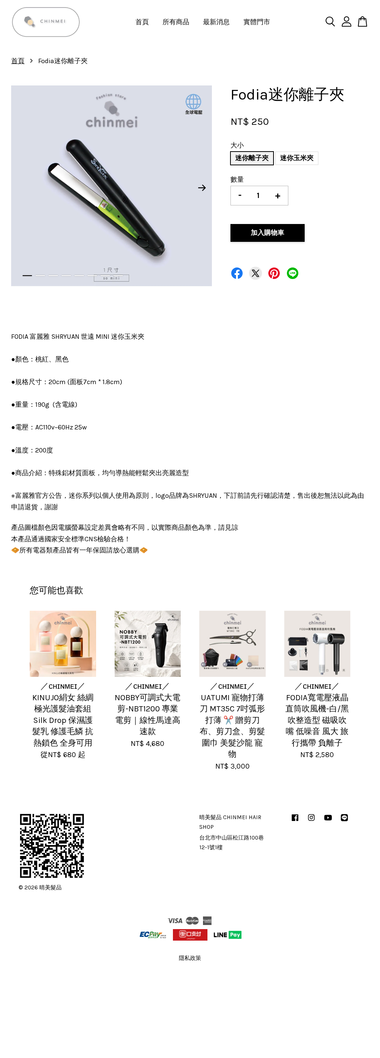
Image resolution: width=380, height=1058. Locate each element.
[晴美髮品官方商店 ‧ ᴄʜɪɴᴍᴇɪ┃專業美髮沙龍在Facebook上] (295, 821)
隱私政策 (190, 958)
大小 (237, 145)
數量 (237, 179)
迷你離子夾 (252, 158)
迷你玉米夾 (297, 158)
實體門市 (256, 22)
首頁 (142, 22)
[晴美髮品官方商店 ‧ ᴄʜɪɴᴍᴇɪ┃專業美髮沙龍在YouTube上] (328, 821)
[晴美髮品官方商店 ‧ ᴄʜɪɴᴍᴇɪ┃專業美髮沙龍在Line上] (344, 821)
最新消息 (216, 22)
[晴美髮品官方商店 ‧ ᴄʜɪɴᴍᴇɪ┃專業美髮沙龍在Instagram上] (311, 821)
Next (202, 187)
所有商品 (176, 22)
